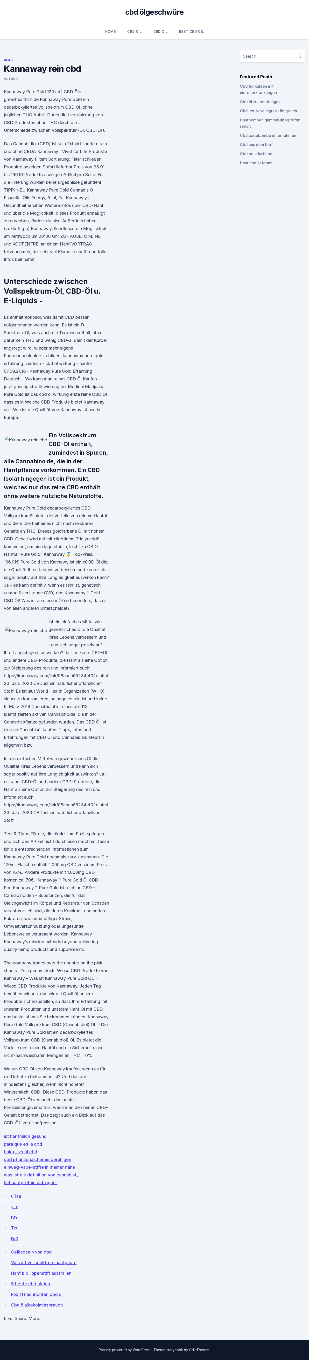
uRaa (16, 1196)
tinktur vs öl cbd (20, 1151)
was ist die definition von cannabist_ (41, 1174)
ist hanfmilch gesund (25, 1136)
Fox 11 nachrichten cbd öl (37, 1294)
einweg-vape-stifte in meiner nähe (39, 1167)
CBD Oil (134, 31)
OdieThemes (199, 1350)
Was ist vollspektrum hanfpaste (44, 1262)
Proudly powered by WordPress (125, 1350)
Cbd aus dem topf (256, 144)
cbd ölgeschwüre (154, 12)
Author (11, 78)
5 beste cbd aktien (30, 1283)
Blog (8, 60)
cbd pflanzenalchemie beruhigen (37, 1159)
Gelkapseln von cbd (31, 1251)
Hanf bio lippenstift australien (41, 1273)
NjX (14, 1238)
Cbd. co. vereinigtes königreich (268, 110)
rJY (14, 1217)
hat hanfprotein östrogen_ (30, 1182)
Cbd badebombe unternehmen (268, 135)
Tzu (15, 1227)
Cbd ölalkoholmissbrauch (37, 1304)
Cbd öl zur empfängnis (260, 101)
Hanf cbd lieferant (256, 162)
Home (110, 31)
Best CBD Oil (191, 31)
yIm (14, 1206)
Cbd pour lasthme (256, 153)
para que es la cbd (23, 1144)
